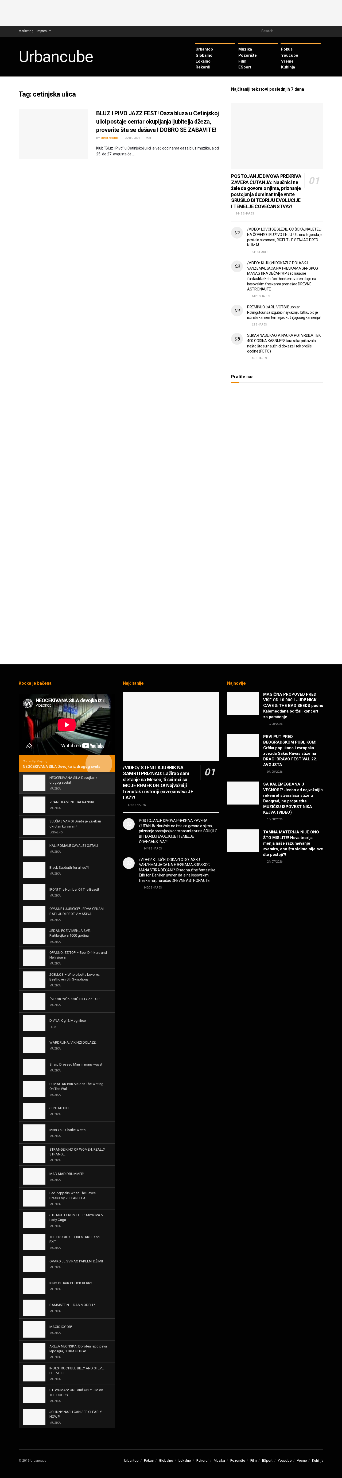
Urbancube (56, 57)
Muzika (245, 49)
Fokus (287, 49)
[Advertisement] (171, 12)
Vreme (287, 61)
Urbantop (204, 49)
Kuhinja (288, 67)
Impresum (44, 31)
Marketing (26, 31)
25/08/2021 (132, 138)
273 (148, 138)
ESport (244, 67)
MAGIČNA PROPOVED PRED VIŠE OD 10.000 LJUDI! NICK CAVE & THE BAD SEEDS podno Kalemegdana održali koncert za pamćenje (293, 705)
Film (242, 61)
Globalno (204, 55)
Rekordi (203, 67)
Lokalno (203, 61)
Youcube (289, 55)
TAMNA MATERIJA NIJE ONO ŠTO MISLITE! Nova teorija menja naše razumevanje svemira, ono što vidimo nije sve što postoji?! (293, 843)
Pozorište (247, 55)
